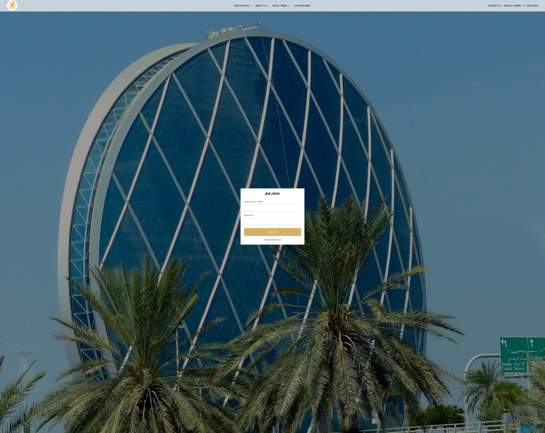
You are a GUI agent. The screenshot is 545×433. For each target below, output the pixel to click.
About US (260, 6)
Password (248, 215)
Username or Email (253, 201)
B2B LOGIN (532, 6)
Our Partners (302, 6)
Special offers (512, 6)
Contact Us (494, 6)
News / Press (279, 6)
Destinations (241, 6)
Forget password (272, 239)
